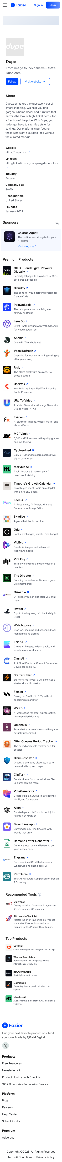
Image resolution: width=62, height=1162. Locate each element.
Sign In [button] (38, 5)
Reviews (7, 1107)
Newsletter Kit (11, 1070)
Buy (56, 223)
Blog (5, 1100)
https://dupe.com (16, 152)
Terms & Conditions (20, 1157)
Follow (12, 81)
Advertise (8, 1137)
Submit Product (12, 1121)
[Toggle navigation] (6, 5)
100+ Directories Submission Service (25, 1084)
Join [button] (53, 5)
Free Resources (12, 1063)
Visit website (33, 81)
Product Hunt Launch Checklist (21, 1077)
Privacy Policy (45, 1157)
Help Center (9, 1114)
